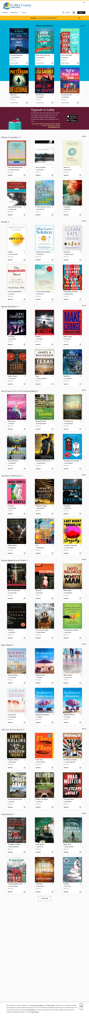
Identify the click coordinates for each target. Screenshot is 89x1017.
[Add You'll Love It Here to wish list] (78, 63)
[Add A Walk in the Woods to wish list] (52, 807)
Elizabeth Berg (40, 547)
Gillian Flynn (12, 632)
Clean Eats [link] (67, 252)
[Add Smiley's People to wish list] (24, 384)
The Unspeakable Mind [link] (15, 291)
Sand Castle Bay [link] (12, 675)
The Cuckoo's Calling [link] (42, 630)
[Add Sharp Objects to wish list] (52, 852)
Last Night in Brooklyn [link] (70, 545)
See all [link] (83, 26)
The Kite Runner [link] (68, 421)
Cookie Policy (35, 1012)
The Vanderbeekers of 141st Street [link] (16, 884)
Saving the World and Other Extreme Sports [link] (44, 461)
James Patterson (16, 97)
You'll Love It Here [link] (66, 55)
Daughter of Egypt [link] (41, 506)
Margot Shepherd (69, 846)
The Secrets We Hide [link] (16, 55)
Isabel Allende (12, 209)
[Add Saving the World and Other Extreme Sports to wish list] (52, 469)
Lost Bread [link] (67, 207)
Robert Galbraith (41, 632)
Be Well (4, 222)
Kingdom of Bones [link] (13, 760)
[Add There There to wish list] (52, 768)
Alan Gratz (39, 339)
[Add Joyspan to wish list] (24, 260)
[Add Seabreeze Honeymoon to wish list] (52, 723)
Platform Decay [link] (12, 545)
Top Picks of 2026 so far (11, 476)
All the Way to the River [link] (70, 291)
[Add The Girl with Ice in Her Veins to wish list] (52, 215)
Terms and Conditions (37, 1005)
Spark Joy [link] (66, 167)
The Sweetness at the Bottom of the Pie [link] (72, 630)
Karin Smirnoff (40, 209)
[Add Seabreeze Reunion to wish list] (80, 723)
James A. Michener (41, 378)
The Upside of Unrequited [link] (71, 461)
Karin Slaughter (15, 57)
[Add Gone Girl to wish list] (24, 638)
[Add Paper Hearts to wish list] (24, 429)
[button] (66, 13)
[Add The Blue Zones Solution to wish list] (52, 260)
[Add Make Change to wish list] (80, 345)
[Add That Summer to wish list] (24, 723)
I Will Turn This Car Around (12, 730)
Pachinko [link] (66, 884)
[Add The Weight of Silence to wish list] (24, 852)
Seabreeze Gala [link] (40, 675)
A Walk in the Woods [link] (42, 799)
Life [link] (37, 545)
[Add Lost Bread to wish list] (80, 215)
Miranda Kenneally (41, 423)
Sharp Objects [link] (40, 844)
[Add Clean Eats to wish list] (80, 260)
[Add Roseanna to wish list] (52, 598)
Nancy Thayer (68, 677)
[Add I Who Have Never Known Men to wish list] (24, 175)
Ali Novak (11, 423)
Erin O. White (40, 886)
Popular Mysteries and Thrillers (14, 560)
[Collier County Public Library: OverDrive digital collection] (17, 6)
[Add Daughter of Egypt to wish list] (52, 514)
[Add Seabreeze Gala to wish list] (52, 683)
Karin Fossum (40, 169)
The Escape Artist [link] (69, 799)
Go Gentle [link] (11, 506)
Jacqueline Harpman (14, 169)
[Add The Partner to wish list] (24, 345)
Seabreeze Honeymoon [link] (42, 715)
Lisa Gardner (40, 97)
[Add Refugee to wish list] (52, 345)
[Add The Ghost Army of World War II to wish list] (24, 807)
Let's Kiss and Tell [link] (66, 95)
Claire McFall (12, 463)
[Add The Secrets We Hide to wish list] (27, 63)
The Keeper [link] (67, 506)
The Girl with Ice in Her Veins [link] (44, 207)
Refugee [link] (38, 336)
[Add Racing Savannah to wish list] (52, 429)
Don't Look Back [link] (40, 167)
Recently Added (44, 25)
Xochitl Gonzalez (69, 547)
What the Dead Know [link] (14, 590)
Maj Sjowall (40, 592)
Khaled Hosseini (69, 423)
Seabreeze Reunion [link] (69, 715)
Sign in (81, 13)
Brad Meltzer (68, 801)
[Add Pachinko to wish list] (80, 892)
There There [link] (39, 760)
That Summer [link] (12, 715)
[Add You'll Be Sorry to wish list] (52, 103)
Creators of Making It (70, 762)
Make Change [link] (68, 336)
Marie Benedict (40, 508)
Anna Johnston (40, 57)
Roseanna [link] (39, 590)
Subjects (5, 13)
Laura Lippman (13, 592)
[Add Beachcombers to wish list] (80, 683)
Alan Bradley (68, 632)
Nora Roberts (68, 378)
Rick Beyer (11, 801)
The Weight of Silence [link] (14, 844)
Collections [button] (14, 13)
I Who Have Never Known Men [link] (16, 167)
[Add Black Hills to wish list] (80, 384)
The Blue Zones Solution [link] (43, 252)
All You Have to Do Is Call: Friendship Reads (19, 391)
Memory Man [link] (67, 590)
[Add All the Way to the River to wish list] (80, 299)
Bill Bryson (39, 801)
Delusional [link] (13, 95)
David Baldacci (68, 592)
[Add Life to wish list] (52, 553)
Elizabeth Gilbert (69, 294)
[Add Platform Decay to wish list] (24, 553)
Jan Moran (39, 677)
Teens (24, 13)
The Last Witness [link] (13, 461)
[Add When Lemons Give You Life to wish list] (52, 63)
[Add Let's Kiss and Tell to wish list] (78, 103)
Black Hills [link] (67, 376)
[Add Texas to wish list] (52, 384)
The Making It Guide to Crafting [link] (72, 760)
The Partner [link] (11, 336)
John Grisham (12, 339)
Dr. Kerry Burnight (13, 254)
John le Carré (12, 378)
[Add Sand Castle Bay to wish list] (24, 683)
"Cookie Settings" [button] (30, 1010)
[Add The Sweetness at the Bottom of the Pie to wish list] (80, 638)
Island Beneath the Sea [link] (14, 207)
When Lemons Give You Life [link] (44, 55)
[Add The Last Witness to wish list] (24, 469)
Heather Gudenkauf (14, 846)
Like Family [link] (39, 884)
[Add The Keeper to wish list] (80, 514)
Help (84, 2)
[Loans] (73, 13)
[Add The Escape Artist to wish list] (80, 807)
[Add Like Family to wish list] (52, 892)
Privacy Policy (51, 1005)
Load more (44, 898)
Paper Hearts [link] (11, 421)
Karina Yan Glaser (13, 886)
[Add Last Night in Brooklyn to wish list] (80, 553)
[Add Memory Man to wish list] (80, 598)
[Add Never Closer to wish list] (80, 852)
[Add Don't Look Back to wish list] (52, 175)
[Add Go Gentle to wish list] (24, 514)
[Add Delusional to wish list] (27, 103)
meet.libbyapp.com (54, 127)
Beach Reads (6, 645)
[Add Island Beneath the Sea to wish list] (24, 215)
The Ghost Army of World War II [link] (16, 799)
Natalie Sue (65, 57)
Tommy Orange (41, 762)
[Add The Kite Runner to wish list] (80, 429)
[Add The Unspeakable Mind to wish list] (24, 299)
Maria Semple (12, 508)
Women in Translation (10, 137)
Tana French (68, 508)
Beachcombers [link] (68, 675)
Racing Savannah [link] (41, 421)
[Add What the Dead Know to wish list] (24, 598)
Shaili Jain (11, 294)
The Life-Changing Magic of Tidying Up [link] (44, 291)
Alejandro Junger (69, 254)
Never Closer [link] (67, 844)
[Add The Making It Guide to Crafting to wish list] (80, 768)
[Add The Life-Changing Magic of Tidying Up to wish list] (52, 299)
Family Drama (7, 814)
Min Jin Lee (68, 886)
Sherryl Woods (12, 677)
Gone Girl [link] (10, 630)
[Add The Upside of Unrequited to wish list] (80, 469)
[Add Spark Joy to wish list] (80, 175)
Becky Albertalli (69, 463)
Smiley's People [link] (12, 376)
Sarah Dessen (12, 717)
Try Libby (33, 18)
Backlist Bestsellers (9, 307)
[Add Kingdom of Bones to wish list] (24, 768)
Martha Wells (12, 547)
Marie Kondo (68, 169)
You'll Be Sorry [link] (40, 95)
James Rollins (12, 762)
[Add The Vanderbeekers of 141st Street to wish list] (24, 892)
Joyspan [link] (10, 252)
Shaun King (68, 339)
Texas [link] (37, 376)
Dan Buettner (40, 254)
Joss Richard (66, 97)
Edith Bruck (68, 209)
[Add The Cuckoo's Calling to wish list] (52, 638)
